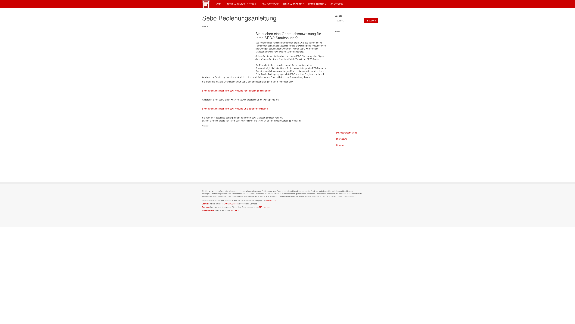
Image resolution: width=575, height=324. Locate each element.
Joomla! (205, 203)
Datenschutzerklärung (346, 132)
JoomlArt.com (270, 200)
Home (218, 4)
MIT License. (264, 207)
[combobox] (349, 20)
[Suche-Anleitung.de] (206, 4)
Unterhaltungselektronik (241, 4)
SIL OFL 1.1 (235, 210)
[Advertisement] (229, 51)
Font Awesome (208, 210)
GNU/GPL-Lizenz (230, 203)
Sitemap (340, 144)
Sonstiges (336, 4)
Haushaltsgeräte (293, 4)
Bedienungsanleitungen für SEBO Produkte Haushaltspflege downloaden (236, 90)
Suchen (338, 15)
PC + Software (270, 4)
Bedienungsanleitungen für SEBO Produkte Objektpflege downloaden (235, 108)
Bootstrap (206, 207)
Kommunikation (317, 4)
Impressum (341, 138)
